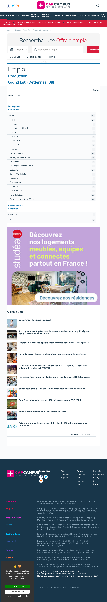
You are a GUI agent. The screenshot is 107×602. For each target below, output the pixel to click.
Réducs (87, 536)
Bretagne (52, 170)
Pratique (51, 529)
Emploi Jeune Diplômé (55, 22)
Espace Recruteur (9, 24)
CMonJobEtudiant (30, 22)
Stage (11, 22)
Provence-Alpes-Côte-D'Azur (52, 199)
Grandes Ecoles (63, 503)
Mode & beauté (45, 15)
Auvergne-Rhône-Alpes (52, 157)
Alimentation (61, 536)
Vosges (53, 149)
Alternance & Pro (68, 501)
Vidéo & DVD (43, 552)
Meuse (53, 132)
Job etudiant (18, 22)
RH (51, 220)
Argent (74, 15)
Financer (86, 543)
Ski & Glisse (42, 527)
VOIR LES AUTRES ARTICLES (82, 434)
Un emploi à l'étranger (78, 22)
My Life (91, 520)
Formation (13, 15)
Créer (40, 564)
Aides (78, 543)
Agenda (95, 15)
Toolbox (81, 501)
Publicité (97, 471)
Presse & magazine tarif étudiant (53, 550)
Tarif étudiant (35, 15)
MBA (74, 503)
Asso (81, 15)
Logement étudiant (58, 541)
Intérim (66, 22)
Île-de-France (52, 182)
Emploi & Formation (56, 520)
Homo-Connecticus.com (48, 575)
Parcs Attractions (74, 524)
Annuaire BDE (44, 566)
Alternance (42, 22)
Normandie (52, 161)
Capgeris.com (44, 571)
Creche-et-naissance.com (85, 575)
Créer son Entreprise (60, 510)
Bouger (53, 527)
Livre (73, 552)
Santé (66, 517)
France (51, 115)
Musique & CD (77, 550)
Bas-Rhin (53, 140)
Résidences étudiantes (79, 541)
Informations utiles (46, 545)
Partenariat (99, 474)
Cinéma (54, 552)
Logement (25, 15)
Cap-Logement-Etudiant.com (51, 573)
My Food (41, 520)
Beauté (40, 517)
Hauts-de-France (52, 191)
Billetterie (90, 552)
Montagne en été (92, 524)
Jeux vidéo (65, 552)
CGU (63, 471)
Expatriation (92, 22)
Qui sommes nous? (81, 480)
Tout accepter (17, 586)
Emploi (3, 15)
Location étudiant (45, 543)
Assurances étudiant (59, 559)
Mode (51, 536)
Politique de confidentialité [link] (17, 596)
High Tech (102, 15)
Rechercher (94, 49)
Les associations (61, 564)
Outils (99, 22)
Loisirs (66, 534)
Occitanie (52, 186)
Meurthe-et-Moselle (53, 128)
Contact (81, 471)
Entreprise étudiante (80, 564)
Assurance (51, 214)
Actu (87, 15)
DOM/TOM (52, 178)
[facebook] (8, 6)
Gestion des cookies (73, 587)
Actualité (91, 501)
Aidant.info (66, 575)
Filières (40, 501)
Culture (65, 15)
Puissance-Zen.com (76, 573)
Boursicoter (42, 559)
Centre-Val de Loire (52, 174)
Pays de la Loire (52, 195)
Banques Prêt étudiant (71, 557)
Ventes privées (77, 517)
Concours (89, 550)
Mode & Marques (53, 517)
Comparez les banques (48, 557)
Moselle (53, 136)
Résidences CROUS (64, 543)
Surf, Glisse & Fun (45, 524)
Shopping (90, 517)
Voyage (56, 15)
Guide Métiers (52, 501)
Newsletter (82, 474)
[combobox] (16, 57)
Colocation (42, 541)
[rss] (18, 6)
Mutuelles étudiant (80, 559)
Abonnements (55, 534)
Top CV (49, 513)
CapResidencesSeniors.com (65, 571)
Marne (53, 124)
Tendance (81, 520)
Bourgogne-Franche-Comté (52, 166)
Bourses (87, 557)
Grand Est (52, 120)
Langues (50, 503)
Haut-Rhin (53, 145)
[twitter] (13, 6)
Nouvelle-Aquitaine (52, 153)
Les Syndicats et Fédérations (66, 566)
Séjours (75, 527)
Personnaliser (17, 591)
